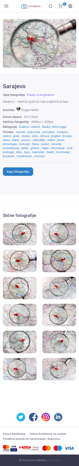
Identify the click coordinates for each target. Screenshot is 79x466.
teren (61, 140)
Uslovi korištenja (14, 433)
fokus (35, 144)
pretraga (8, 152)
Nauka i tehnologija (54, 126)
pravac (26, 140)
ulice (35, 136)
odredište (39, 140)
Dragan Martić (30, 110)
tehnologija (10, 144)
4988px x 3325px (42, 121)
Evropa (67, 136)
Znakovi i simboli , (30, 126)
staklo (15, 140)
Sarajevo (62, 132)
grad (16, 136)
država (44, 136)
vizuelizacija (24, 156)
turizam (20, 132)
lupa (27, 152)
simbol (7, 136)
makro (51, 140)
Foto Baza (54, 460)
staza (6, 140)
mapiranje (38, 152)
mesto (50, 152)
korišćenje (63, 152)
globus (35, 148)
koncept (24, 144)
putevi (45, 144)
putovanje (34, 132)
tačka (24, 148)
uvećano (39, 156)
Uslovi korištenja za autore (48, 433)
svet (69, 148)
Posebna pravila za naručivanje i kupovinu (31, 438)
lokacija (56, 144)
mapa (45, 148)
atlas (19, 152)
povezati (8, 156)
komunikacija (11, 148)
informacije (58, 148)
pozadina (48, 132)
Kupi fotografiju (18, 172)
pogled (55, 136)
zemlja (25, 136)
